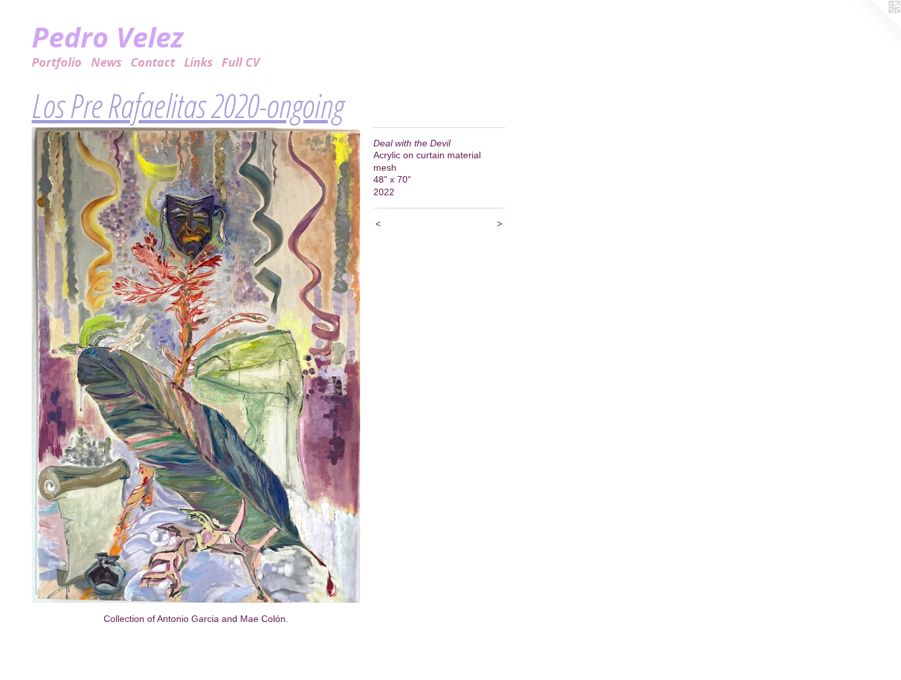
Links (198, 62)
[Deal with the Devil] (196, 365)
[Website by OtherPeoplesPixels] (874, 26)
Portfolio (57, 62)
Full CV (241, 62)
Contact (153, 62)
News (106, 62)
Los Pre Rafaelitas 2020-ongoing (187, 105)
